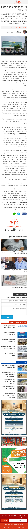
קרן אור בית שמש (11, 527)
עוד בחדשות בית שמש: (18, 322)
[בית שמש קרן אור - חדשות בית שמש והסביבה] (11, 2)
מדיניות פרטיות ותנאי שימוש (17, 524)
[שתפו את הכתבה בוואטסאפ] (14, 214)
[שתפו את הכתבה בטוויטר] (18, 214)
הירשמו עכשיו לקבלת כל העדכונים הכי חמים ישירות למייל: (14, 515)
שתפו (23, 214)
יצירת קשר (7, 524)
